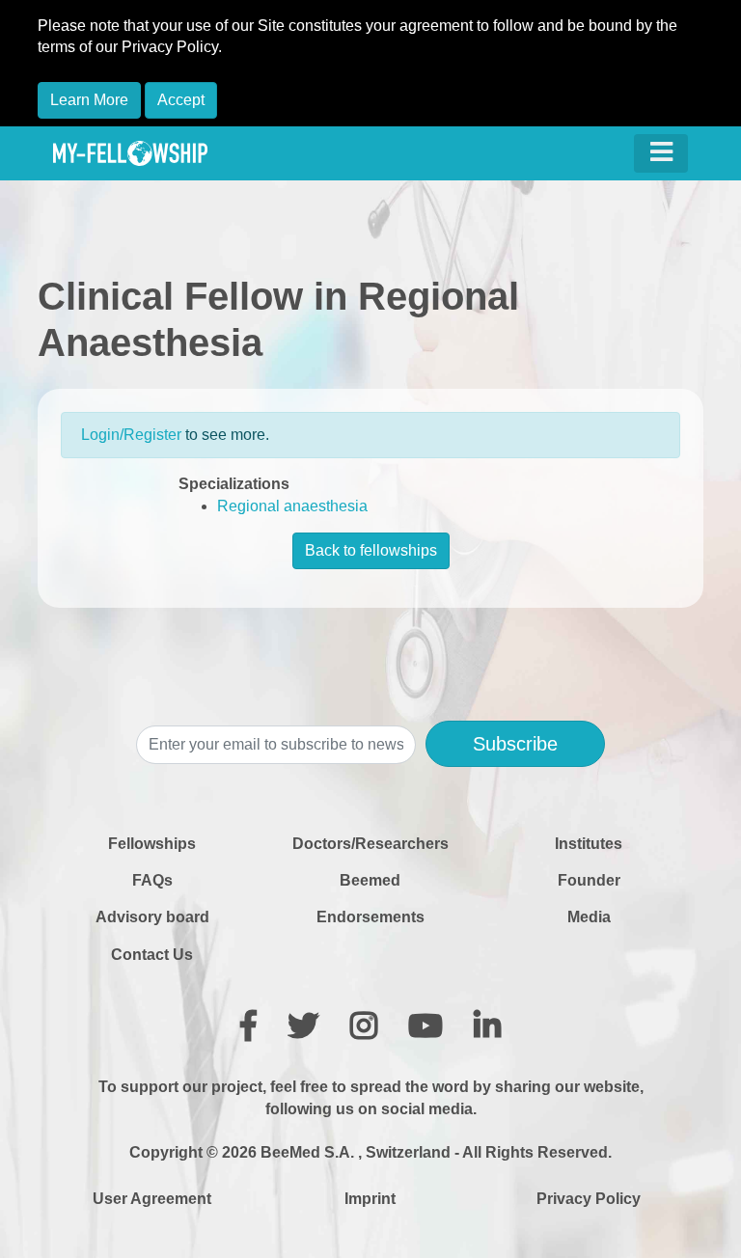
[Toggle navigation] (661, 153)
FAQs (152, 880)
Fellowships (152, 843)
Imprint (370, 1198)
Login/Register (131, 434)
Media (589, 917)
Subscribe (515, 743)
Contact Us (152, 954)
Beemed (370, 880)
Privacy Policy (588, 1198)
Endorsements (370, 917)
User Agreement (152, 1198)
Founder (589, 880)
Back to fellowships (371, 550)
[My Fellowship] (130, 153)
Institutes (588, 843)
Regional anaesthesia (292, 506)
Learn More (89, 100)
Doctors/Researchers (370, 843)
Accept (181, 100)
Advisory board (152, 917)
